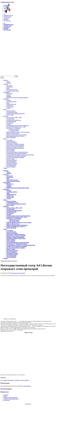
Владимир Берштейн (12, 162)
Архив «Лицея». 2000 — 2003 (14, 117)
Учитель (9, 94)
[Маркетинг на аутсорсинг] (28, 441)
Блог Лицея (9, 140)
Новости (6, 80)
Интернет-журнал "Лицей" (18, 273)
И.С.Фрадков (7, 20)
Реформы (9, 96)
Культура (6, 84)
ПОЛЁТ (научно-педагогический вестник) (17, 97)
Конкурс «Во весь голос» (13, 133)
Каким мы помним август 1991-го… (16, 136)
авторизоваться (27, 386)
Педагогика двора (14, 130)
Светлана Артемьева (12, 160)
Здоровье (9, 124)
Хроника (9, 82)
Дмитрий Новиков (11, 121)
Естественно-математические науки (16, 113)
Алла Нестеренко (11, 141)
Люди (8, 102)
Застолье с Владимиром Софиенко (15, 157)
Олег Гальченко (10, 150)
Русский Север (7, 16)
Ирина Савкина (11, 158)
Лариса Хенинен (11, 149)
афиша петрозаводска (9, 380)
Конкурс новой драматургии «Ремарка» (17, 134)
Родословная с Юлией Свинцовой (15, 144)
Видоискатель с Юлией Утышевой (15, 145)
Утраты (8, 108)
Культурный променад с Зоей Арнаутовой (17, 152)
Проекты (6, 116)
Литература (6, 18)
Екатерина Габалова (12, 164)
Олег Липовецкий (11, 165)
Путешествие (10, 106)
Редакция (6, 394)
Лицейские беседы (8, 15)
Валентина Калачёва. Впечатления (15, 148)
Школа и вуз (10, 93)
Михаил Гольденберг (12, 142)
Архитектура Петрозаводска (14, 120)
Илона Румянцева (11, 166)
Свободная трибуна (11, 101)
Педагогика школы (14, 129)
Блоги (5, 138)
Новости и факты (11, 110)
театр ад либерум (24, 380)
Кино (8, 88)
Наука (5, 109)
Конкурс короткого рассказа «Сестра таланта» (18, 132)
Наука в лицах (10, 114)
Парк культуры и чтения (13, 90)
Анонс (8, 81)
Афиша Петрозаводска (6, 261)
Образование (7, 92)
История (6, 19)
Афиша (5, 168)
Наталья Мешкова (11, 161)
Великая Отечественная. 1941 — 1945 (16, 126)
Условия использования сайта (11, 398)
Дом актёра (9, 85)
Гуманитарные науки (12, 112)
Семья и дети (10, 105)
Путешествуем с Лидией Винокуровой (16, 153)
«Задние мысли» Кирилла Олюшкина (16, 156)
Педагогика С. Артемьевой (13, 128)
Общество (6, 98)
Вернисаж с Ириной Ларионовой (15, 146)
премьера (17, 380)
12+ (4, 14)
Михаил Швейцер (11, 137)
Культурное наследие (12, 89)
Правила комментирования (10, 397)
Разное (5, 396)
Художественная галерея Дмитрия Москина (18, 125)
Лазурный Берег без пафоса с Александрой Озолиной (20, 154)
